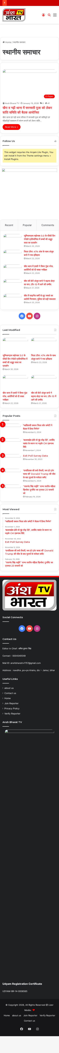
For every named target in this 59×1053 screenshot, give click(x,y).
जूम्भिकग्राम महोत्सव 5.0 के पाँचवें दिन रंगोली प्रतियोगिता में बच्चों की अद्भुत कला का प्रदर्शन (39, 239)
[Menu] (55, 16)
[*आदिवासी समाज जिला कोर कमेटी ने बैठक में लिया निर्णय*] (12, 430)
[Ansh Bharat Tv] (13, 14)
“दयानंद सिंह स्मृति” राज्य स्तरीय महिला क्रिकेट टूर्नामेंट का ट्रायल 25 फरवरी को (39, 490)
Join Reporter (11, 703)
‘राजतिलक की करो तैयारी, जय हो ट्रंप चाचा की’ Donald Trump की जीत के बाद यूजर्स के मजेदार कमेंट (39, 474)
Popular (27, 225)
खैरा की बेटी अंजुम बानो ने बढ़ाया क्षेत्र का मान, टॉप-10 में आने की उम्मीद (43, 396)
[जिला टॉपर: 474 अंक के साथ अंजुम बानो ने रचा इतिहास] (12, 256)
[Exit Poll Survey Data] (12, 460)
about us (9, 688)
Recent (9, 225)
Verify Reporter (12, 713)
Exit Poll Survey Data (35, 455)
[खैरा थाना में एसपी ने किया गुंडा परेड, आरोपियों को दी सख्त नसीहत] (12, 271)
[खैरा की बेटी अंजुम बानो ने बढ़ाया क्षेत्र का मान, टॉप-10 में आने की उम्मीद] (12, 285)
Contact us (10, 693)
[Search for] (49, 16)
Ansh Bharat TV (12, 103)
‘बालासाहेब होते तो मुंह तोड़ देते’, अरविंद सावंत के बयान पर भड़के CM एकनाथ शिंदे (39, 443)
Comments (47, 225)
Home (8, 42)
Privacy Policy (12, 708)
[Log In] (43, 16)
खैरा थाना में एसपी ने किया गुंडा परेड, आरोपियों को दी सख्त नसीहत (15, 396)
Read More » (11, 127)
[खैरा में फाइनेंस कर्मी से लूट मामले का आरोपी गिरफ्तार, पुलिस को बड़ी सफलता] (12, 300)
